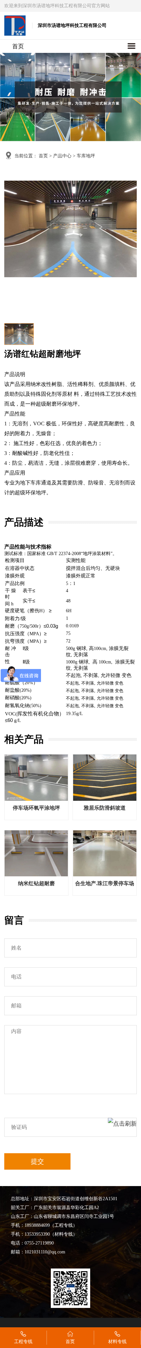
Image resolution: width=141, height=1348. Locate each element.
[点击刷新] (122, 1127)
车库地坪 (86, 155)
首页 (18, 46)
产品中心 (62, 155)
